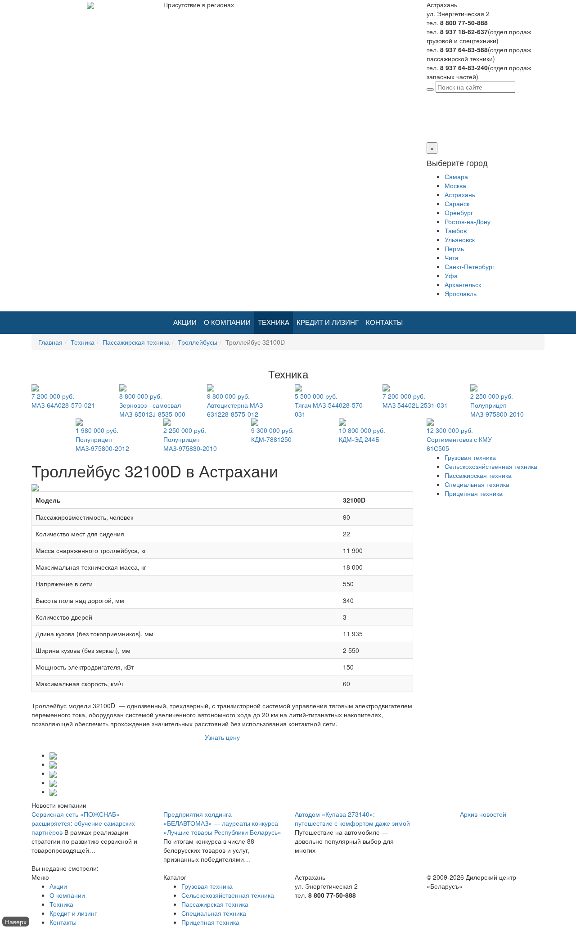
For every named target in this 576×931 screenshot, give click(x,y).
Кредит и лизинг (328, 322)
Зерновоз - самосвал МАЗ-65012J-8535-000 (152, 404)
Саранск (457, 203)
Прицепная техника (474, 493)
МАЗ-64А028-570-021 (63, 400)
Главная (50, 341)
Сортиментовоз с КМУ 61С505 (459, 439)
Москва (455, 185)
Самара (456, 176)
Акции (185, 322)
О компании (227, 322)
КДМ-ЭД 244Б (362, 435)
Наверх (16, 921)
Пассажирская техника (136, 341)
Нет (441, 124)
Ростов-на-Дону (467, 221)
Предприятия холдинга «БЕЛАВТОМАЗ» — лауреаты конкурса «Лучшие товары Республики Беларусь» (222, 823)
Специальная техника (477, 484)
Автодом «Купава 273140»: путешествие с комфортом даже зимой (352, 819)
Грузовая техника (470, 457)
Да (430, 124)
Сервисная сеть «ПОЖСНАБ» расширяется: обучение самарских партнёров (83, 823)
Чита (452, 257)
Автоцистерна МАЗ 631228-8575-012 (235, 404)
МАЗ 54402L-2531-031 (415, 400)
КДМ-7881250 (272, 435)
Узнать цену (222, 737)
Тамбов (456, 230)
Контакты (384, 322)
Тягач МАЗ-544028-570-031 (330, 404)
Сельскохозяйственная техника (491, 466)
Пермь (454, 248)
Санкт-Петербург (470, 266)
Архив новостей (483, 814)
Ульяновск (460, 239)
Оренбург (459, 212)
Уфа (451, 275)
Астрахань (493, 97)
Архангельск (463, 284)
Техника (273, 322)
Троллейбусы (197, 341)
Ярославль (461, 293)
